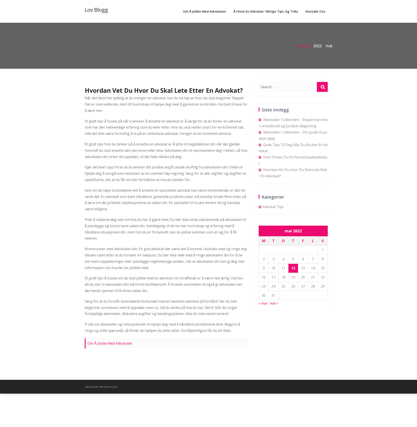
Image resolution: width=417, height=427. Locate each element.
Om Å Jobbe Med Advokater (204, 11)
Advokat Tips (273, 206)
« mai (263, 303)
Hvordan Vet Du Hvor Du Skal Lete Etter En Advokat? (164, 90)
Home (303, 45)
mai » (274, 303)
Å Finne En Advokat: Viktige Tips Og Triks (265, 11)
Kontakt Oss (315, 11)
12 (293, 268)
